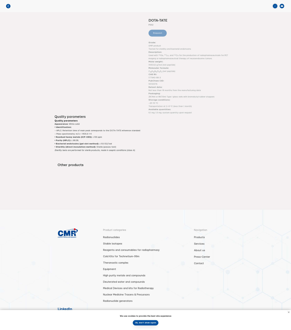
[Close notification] (288, 312)
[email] (282, 6)
